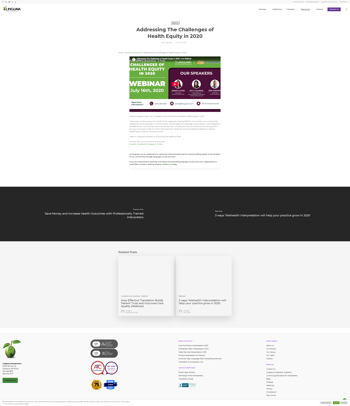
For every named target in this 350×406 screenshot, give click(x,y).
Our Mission (271, 349)
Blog (268, 379)
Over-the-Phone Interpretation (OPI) (193, 346)
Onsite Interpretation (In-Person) (191, 355)
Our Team (270, 355)
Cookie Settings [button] (325, 402)
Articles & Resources (133, 53)
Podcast (269, 382)
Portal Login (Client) (186, 372)
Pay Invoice (271, 395)
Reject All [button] (344, 402)
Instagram (151, 144)
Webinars (175, 23)
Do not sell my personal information (17, 404)
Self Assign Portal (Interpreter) (190, 376)
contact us (166, 164)
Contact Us (10, 380)
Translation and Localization (131, 296)
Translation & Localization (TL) (190, 362)
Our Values (270, 352)
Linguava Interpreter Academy (279, 372)
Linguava (168, 42)
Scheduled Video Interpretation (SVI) (193, 349)
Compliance (271, 392)
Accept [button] (336, 402)
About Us (270, 346)
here (179, 137)
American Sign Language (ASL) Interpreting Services (199, 359)
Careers (269, 359)
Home (120, 53)
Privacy (269, 389)
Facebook (142, 144)
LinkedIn (133, 144)
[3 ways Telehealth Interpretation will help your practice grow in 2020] (262, 214)
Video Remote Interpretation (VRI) (192, 352)
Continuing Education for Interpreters (281, 376)
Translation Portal (185, 379)
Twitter (160, 144)
